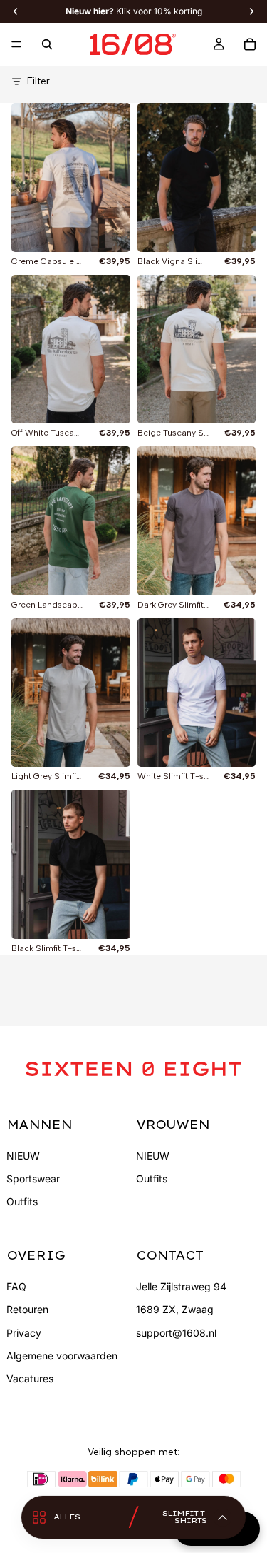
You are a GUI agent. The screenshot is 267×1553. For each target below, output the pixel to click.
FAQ (16, 1286)
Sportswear (33, 1178)
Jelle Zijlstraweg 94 (181, 1286)
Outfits (22, 1201)
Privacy (23, 1333)
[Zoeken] (47, 44)
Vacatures (29, 1378)
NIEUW (23, 1156)
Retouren (27, 1309)
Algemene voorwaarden (61, 1356)
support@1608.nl (176, 1333)
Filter (38, 81)
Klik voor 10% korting (134, 11)
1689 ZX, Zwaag (175, 1309)
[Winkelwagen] (250, 44)
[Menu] (16, 44)
